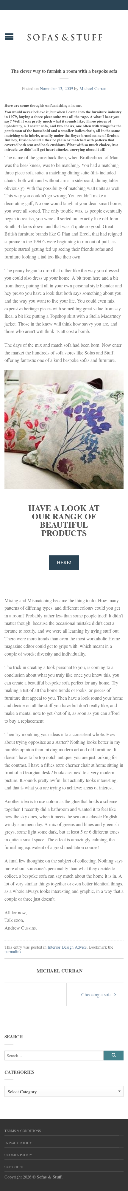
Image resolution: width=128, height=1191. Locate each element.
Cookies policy (18, 1155)
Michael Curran (92, 88)
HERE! (64, 562)
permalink (12, 951)
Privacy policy (18, 1143)
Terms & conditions (22, 1130)
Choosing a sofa (97, 994)
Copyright (14, 1166)
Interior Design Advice (67, 947)
